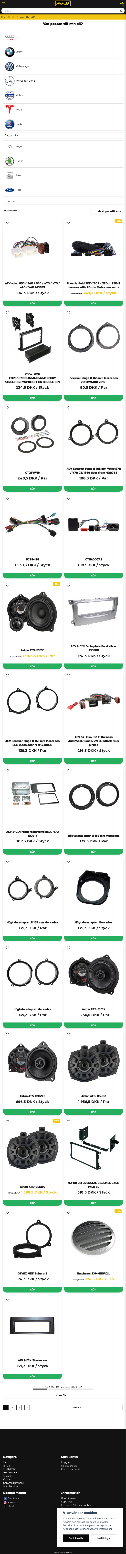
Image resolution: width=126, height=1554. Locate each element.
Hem (3, 17)
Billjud (11, 17)
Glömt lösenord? (70, 1469)
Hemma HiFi (10, 1472)
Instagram (13, 1502)
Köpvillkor (66, 1501)
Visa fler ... (63, 1395)
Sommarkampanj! (13, 1482)
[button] (7, 222)
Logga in (66, 1462)
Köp (32, 303)
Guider (7, 1479)
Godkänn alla (76, 1538)
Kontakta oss (68, 1498)
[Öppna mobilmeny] (3, 4)
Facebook (13, 1498)
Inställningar (104, 1538)
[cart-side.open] (122, 4)
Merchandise (10, 1486)
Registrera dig (69, 1465)
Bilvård (7, 1476)
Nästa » (77, 1407)
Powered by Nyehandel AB (63, 1552)
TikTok (11, 1506)
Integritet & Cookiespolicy (76, 1505)
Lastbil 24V (9, 1469)
